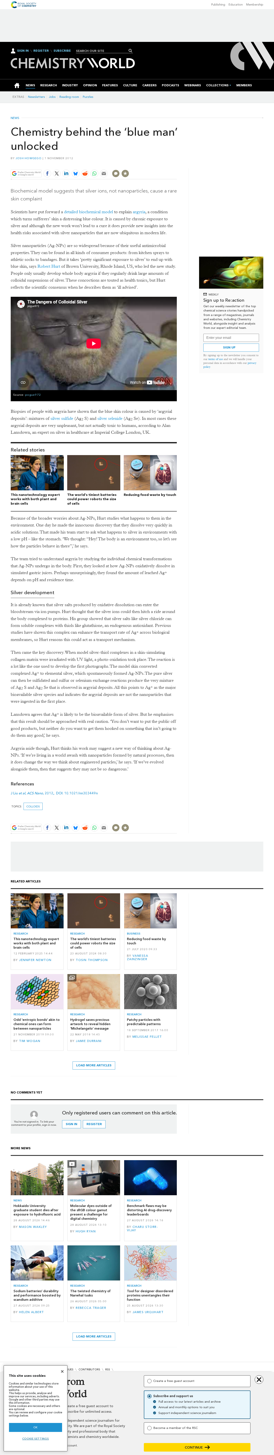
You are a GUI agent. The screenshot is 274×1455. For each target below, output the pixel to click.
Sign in (71, 1124)
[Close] (62, 1371)
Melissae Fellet (147, 1037)
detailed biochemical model (88, 211)
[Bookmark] (125, 173)
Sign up (229, 347)
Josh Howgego (29, 158)
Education (236, 4)
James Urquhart (148, 1312)
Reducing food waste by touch (150, 495)
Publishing (218, 4)
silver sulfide (62, 418)
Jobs (52, 97)
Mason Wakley (33, 1227)
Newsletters (36, 97)
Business (133, 933)
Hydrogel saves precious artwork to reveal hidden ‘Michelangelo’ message (90, 1024)
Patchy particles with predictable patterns (144, 1022)
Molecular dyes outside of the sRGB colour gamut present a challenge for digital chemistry (91, 1212)
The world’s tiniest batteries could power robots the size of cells (91, 499)
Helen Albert (31, 1312)
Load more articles (94, 1065)
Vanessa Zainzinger (137, 957)
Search (130, 50)
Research (20, 933)
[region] (35, 1408)
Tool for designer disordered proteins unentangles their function (150, 1295)
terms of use (215, 359)
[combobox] (103, 51)
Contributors (89, 1369)
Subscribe (62, 51)
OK (35, 1427)
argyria (139, 211)
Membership (254, 4)
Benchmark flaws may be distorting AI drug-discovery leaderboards (149, 1210)
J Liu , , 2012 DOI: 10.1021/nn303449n (54, 793)
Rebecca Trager (91, 1308)
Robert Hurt (48, 266)
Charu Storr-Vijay (142, 1228)
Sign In (23, 51)
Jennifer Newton (35, 960)
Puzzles (88, 97)
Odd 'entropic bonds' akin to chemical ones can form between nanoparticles (36, 1024)
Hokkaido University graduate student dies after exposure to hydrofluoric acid (37, 1210)
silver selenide (109, 418)
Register (41, 51)
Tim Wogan (29, 1041)
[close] (176, 163)
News (15, 118)
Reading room (69, 97)
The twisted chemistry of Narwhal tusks (90, 1293)
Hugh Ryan (86, 1231)
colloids (33, 806)
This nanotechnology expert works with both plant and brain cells (35, 499)
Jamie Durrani (89, 1041)
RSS (107, 1369)
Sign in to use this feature (156, 163)
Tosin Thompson (92, 960)
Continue (194, 1447)
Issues (69, 1369)
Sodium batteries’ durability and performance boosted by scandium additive (37, 1295)
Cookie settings (35, 1438)
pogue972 (33, 394)
